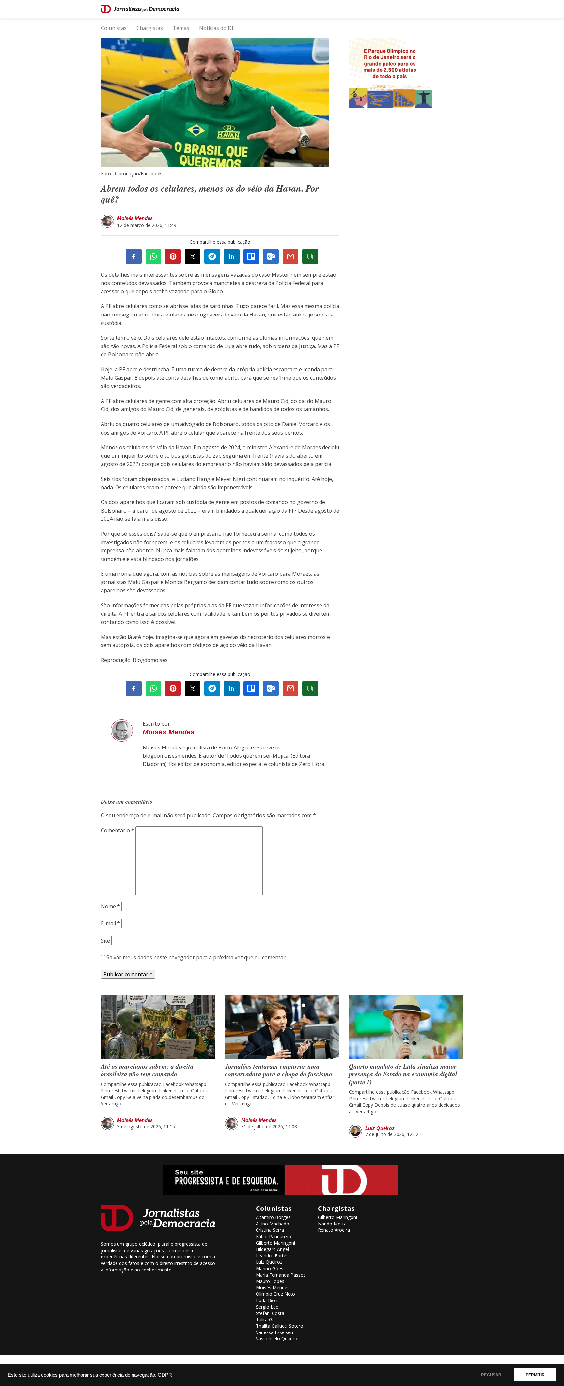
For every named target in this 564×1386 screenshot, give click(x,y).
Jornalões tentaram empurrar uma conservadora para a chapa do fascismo (278, 1069)
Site (105, 940)
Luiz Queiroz (380, 1128)
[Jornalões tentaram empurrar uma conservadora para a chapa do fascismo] (282, 1027)
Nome (110, 906)
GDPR (165, 1375)
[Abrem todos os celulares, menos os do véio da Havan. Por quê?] (215, 102)
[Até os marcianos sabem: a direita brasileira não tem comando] (158, 1027)
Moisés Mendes (135, 218)
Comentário (117, 830)
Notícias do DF (216, 28)
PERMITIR (535, 1375)
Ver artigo (111, 1104)
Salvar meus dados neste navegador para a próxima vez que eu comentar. (196, 957)
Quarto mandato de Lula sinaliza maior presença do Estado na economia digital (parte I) (403, 1073)
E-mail (110, 923)
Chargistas (149, 28)
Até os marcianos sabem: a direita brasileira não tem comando (147, 1069)
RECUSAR (491, 1375)
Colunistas (114, 28)
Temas (181, 28)
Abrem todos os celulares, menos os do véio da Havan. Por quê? (210, 194)
